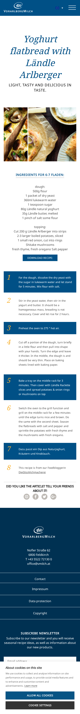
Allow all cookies (40, 695)
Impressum (40, 589)
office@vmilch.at (38, 564)
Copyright (40, 613)
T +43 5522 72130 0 (38, 559)
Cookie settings (40, 705)
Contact (40, 579)
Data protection (40, 601)
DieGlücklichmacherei (32, 472)
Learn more (30, 685)
